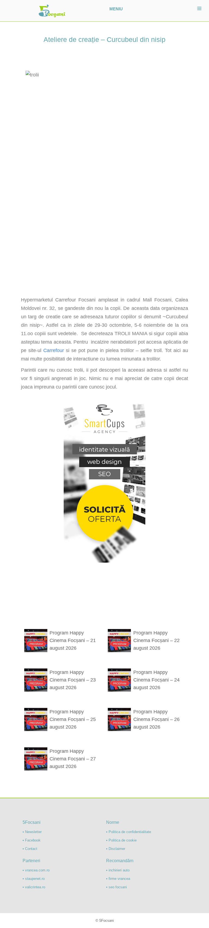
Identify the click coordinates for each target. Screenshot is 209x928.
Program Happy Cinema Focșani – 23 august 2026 (73, 680)
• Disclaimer (115, 849)
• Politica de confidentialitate (128, 832)
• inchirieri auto (118, 870)
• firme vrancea (118, 879)
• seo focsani (116, 887)
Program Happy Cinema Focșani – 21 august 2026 (73, 640)
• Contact (30, 849)
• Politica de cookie (121, 840)
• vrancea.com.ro (36, 870)
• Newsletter (32, 832)
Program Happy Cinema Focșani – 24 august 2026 (156, 680)
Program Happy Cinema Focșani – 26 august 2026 (156, 719)
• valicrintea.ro (34, 887)
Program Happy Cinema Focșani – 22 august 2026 (156, 640)
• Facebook (32, 840)
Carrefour (53, 350)
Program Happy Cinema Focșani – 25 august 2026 (73, 719)
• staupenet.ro (34, 879)
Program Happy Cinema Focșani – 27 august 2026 (73, 758)
